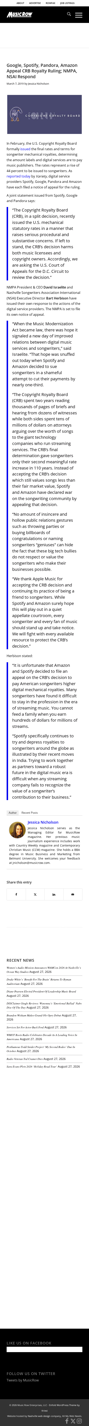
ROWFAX (50, 3)
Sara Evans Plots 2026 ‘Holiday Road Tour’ (32, 1066)
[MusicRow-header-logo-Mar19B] (37, 14)
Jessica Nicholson (38, 83)
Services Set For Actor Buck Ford (25, 1027)
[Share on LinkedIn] (54, 894)
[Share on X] (35, 894)
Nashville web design (39, 1416)
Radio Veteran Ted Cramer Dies (25, 1059)
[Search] (67, 14)
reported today (18, 176)
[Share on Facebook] (16, 894)
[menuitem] (20, 3)
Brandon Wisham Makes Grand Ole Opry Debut (34, 1015)
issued (25, 149)
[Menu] (76, 14)
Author (13, 812)
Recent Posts (30, 812)
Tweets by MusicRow (23, 1380)
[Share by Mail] (73, 894)
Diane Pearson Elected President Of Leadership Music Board (41, 991)
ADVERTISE (35, 3)
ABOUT (20, 3)
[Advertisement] (38, 1100)
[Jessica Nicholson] (17, 837)
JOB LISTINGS (67, 3)
